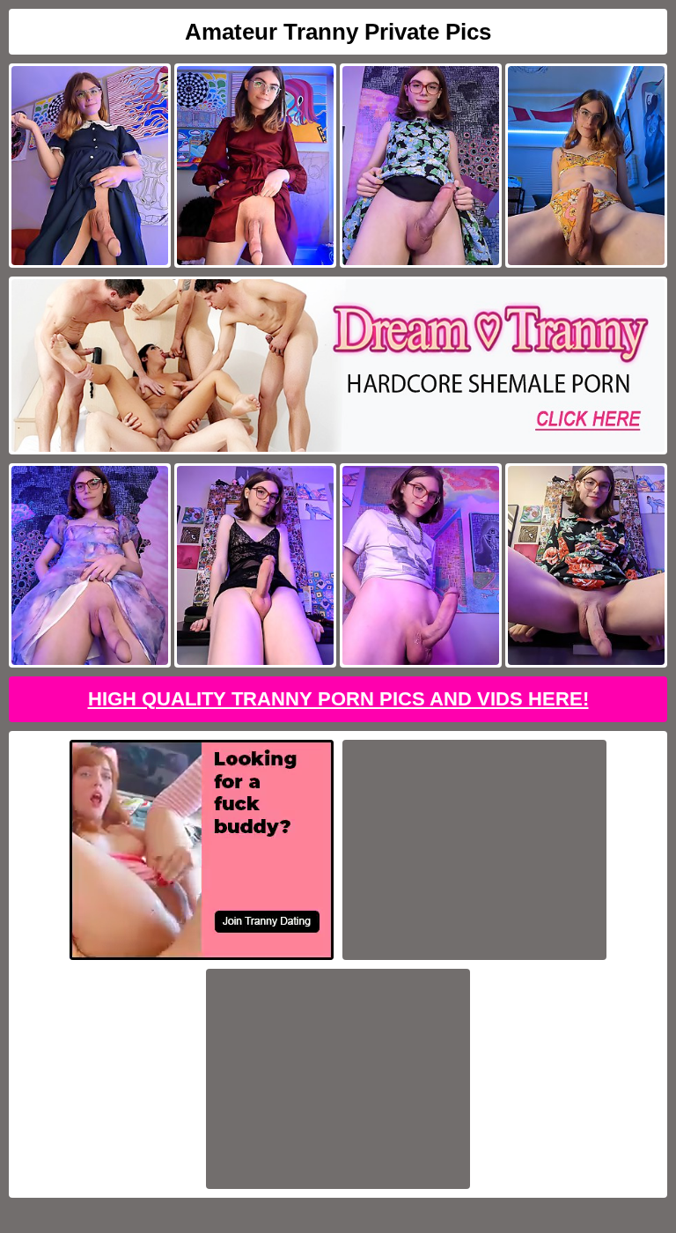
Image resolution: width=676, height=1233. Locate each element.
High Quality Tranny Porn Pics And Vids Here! (338, 699)
